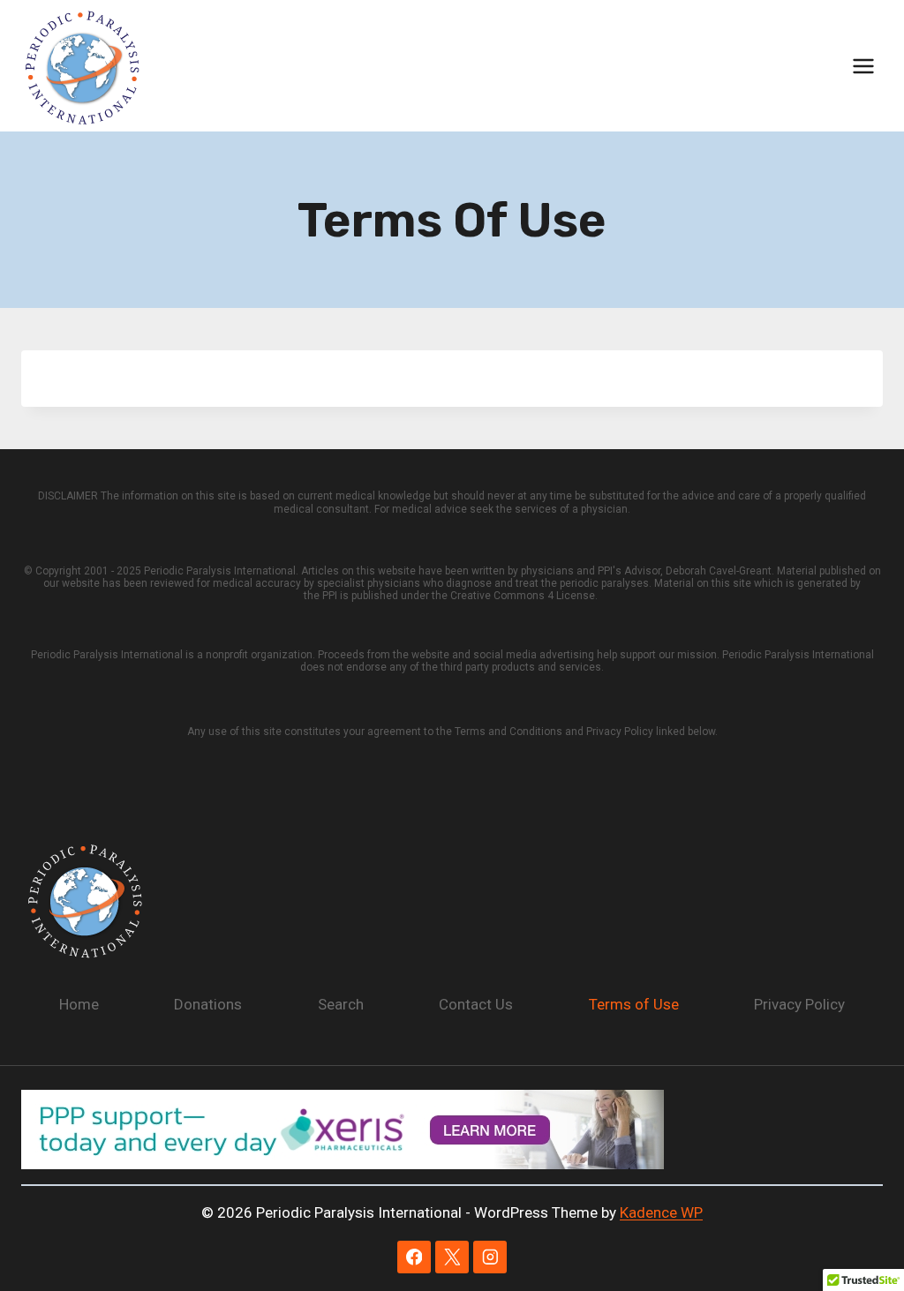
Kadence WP (661, 1212)
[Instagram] (489, 1257)
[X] (451, 1257)
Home (79, 1004)
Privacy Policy (799, 1004)
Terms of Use (634, 1004)
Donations (208, 1004)
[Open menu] (863, 66)
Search (341, 1004)
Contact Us (476, 1004)
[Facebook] (413, 1257)
